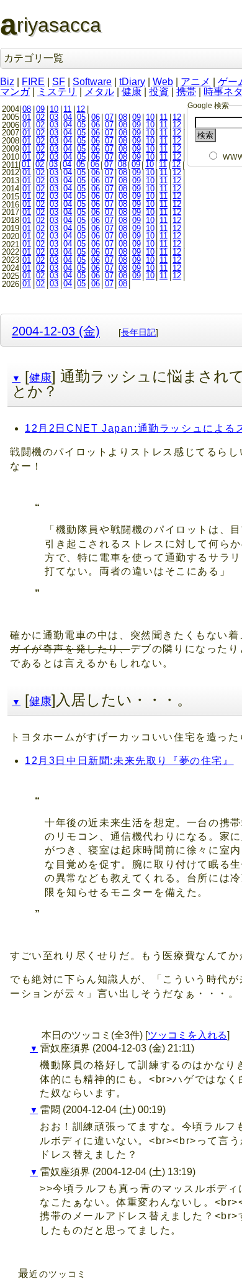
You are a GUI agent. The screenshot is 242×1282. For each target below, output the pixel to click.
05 (81, 117)
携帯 (186, 91)
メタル (99, 91)
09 (40, 109)
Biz (7, 81)
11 (67, 109)
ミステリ (57, 91)
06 (95, 117)
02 (40, 117)
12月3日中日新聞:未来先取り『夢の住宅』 (129, 760)
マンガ (15, 91)
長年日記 (138, 332)
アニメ (195, 81)
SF (58, 81)
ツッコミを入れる (187, 1035)
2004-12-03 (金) (56, 331)
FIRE (33, 81)
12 (80, 109)
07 (109, 117)
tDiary (132, 81)
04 (67, 117)
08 (26, 109)
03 (54, 117)
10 (54, 109)
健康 (131, 91)
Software (92, 81)
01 (26, 117)
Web (163, 81)
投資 (159, 91)
